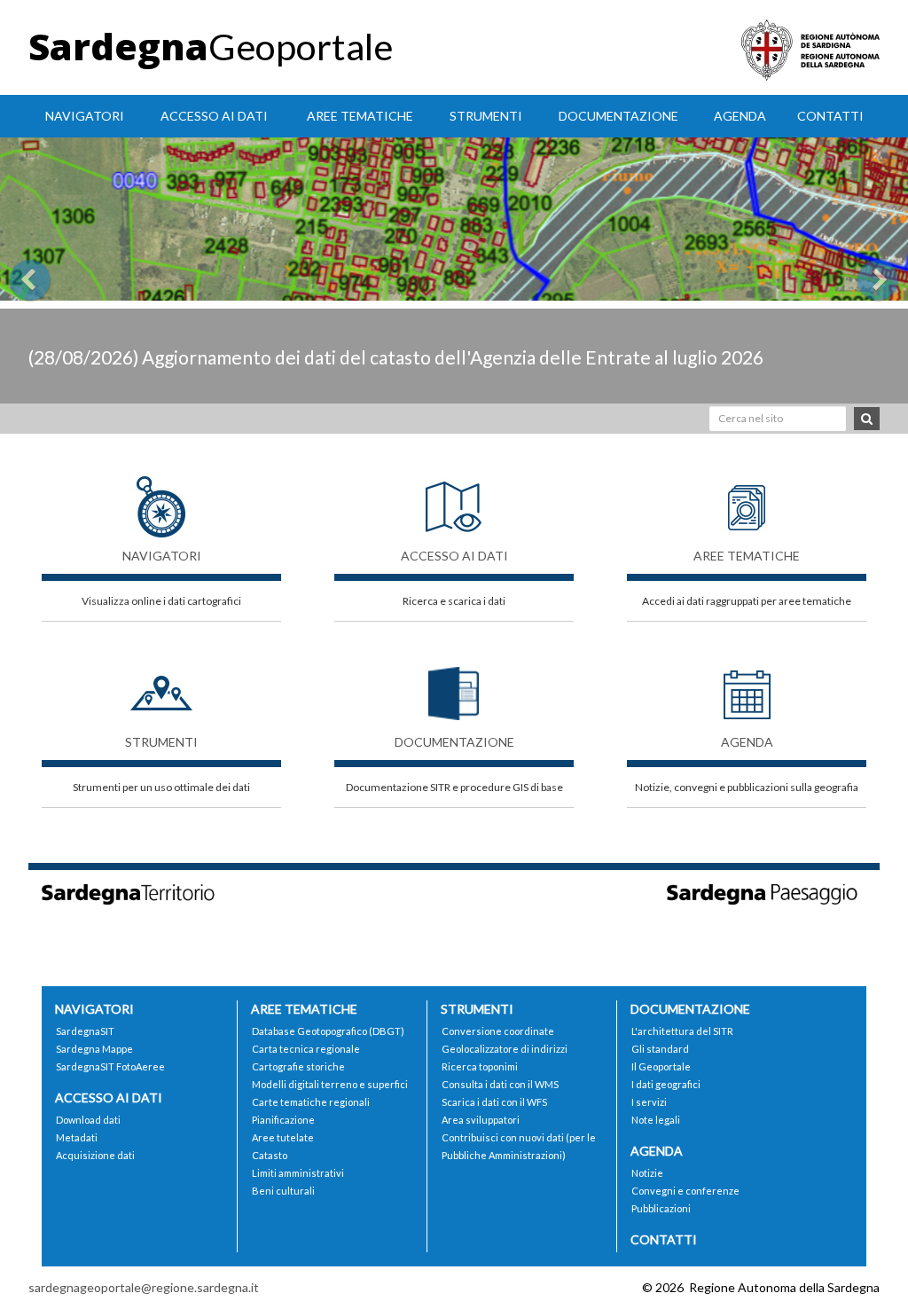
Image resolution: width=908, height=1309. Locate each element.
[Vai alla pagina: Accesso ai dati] (454, 498)
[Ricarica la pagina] (826, 1287)
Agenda (740, 115)
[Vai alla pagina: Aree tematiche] (747, 498)
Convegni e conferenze (685, 1190)
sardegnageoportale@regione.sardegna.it (143, 1287)
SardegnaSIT (85, 1031)
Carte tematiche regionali (311, 1102)
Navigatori (84, 115)
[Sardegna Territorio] (141, 892)
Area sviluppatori (481, 1119)
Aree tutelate (283, 1137)
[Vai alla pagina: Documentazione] (454, 685)
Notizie (647, 1173)
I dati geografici (666, 1084)
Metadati (77, 1137)
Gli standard (660, 1048)
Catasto (269, 1155)
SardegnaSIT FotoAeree (110, 1066)
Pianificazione (283, 1119)
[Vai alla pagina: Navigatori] (161, 498)
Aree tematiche (360, 115)
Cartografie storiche (298, 1066)
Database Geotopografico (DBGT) (328, 1031)
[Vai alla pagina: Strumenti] (161, 685)
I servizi (649, 1102)
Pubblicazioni (661, 1208)
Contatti (830, 115)
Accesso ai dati (214, 115)
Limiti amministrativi (298, 1173)
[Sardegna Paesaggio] (766, 892)
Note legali (655, 1119)
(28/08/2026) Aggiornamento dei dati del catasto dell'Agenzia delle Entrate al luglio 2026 (395, 357)
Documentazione (618, 115)
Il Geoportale (661, 1066)
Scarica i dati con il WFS (494, 1102)
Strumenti (486, 115)
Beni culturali (283, 1190)
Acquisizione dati (95, 1155)
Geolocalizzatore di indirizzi (505, 1048)
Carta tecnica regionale (306, 1048)
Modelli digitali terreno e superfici (330, 1084)
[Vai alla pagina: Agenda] (747, 685)
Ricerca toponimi (480, 1066)
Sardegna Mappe (94, 1048)
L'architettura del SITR (682, 1031)
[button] (68, 270)
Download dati (88, 1119)
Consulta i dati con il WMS (500, 1084)
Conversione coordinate (498, 1031)
